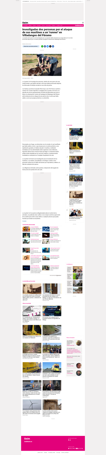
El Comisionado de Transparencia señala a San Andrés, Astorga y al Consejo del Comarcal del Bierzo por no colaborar (32, 319)
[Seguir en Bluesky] (68, 448)
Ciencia (43, 25)
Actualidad (25, 25)
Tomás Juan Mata (70, 365)
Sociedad (38, 25)
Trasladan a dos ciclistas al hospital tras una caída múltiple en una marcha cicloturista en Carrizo (51, 375)
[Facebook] (45, 46)
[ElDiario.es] (79, 25)
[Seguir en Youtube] (77, 448)
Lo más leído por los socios (29, 281)
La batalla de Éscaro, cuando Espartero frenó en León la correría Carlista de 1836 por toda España (31, 356)
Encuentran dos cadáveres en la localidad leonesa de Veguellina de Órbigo (51, 318)
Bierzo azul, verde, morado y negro (73, 356)
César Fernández (46, 359)
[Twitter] (50, 46)
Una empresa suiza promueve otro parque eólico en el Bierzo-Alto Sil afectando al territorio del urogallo (31, 412)
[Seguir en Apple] (70, 440)
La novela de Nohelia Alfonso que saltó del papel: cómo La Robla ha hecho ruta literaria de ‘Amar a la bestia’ (51, 356)
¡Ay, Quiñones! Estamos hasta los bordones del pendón (75, 218)
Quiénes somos (40, 452)
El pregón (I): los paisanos (70, 371)
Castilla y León (59, 25)
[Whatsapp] (42, 46)
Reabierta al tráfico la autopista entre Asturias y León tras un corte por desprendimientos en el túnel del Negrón (31, 393)
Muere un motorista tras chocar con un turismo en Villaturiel (32, 337)
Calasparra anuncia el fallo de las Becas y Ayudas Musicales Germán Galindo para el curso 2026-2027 (69, 269)
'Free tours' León (65, 1)
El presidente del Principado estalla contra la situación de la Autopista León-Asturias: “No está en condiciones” (51, 393)
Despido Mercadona (79, 1)
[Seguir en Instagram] (75, 448)
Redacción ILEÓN (46, 300)
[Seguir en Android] (68, 440)
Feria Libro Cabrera (59, 1)
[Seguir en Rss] (82, 448)
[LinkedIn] (53, 46)
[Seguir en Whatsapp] (80, 448)
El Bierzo (53, 25)
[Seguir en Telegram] (73, 448)
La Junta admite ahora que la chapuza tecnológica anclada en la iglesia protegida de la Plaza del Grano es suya (51, 413)
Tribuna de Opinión (70, 337)
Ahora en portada (27, 303)
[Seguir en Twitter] (70, 448)
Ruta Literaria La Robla (33, 1)
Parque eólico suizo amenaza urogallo (42, 1)
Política (30, 25)
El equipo (45, 452)
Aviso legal (58, 452)
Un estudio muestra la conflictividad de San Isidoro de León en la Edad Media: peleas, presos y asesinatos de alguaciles (32, 297)
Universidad (48, 25)
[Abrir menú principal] (83, 22)
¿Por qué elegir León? (71, 348)
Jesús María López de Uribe (28, 358)
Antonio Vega (25, 322)
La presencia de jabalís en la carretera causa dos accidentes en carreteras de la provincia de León (51, 338)
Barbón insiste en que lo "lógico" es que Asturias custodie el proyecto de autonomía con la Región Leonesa (74, 167)
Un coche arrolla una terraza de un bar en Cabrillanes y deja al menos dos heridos (31, 375)
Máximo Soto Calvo (72, 220)
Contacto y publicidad (64, 452)
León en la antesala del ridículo (70, 364)
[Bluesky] (47, 46)
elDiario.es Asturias (26, 397)
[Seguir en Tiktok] (78, 448)
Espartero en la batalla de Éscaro (51, 1)
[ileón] (31, 438)
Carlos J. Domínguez (46, 416)
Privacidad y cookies (51, 452)
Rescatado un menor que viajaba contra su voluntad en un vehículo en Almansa (69, 276)
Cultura (34, 25)
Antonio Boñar (70, 373)
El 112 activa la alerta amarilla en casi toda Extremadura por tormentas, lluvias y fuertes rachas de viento (69, 283)
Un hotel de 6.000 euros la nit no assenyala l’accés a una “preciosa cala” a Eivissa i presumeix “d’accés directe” (69, 290)
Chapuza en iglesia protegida (72, 1)
